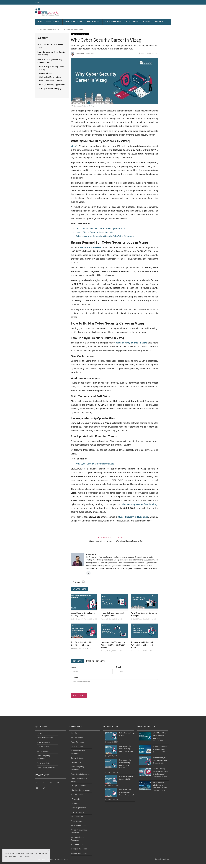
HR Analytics (75, 799)
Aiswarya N (80, 53)
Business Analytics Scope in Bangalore (160, 760)
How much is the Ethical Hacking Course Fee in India (126, 748)
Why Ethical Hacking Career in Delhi (129, 541)
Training (159, 22)
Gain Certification (45, 73)
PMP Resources (77, 816)
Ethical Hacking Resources (81, 790)
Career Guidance (77, 758)
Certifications (76, 762)
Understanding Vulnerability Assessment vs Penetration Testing (113, 645)
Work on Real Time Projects (50, 77)
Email (118, 667)
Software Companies (45, 737)
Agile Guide (75, 733)
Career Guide (132, 22)
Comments (77, 661)
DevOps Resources (78, 786)
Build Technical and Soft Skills (50, 81)
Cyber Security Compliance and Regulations (83, 614)
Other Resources (77, 812)
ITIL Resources (76, 803)
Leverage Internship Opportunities (52, 84)
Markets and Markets (90, 247)
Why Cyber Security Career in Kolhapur (144, 614)
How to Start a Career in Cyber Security (94, 232)
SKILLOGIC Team (136, 619)
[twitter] (44, 782)
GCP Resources (43, 746)
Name (73, 667)
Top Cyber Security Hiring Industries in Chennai (82, 643)
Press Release (76, 821)
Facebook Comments (95, 661)
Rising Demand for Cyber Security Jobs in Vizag (51, 53)
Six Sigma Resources (79, 849)
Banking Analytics (43, 763)
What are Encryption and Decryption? (160, 749)
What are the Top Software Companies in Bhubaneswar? (160, 773)
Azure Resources (43, 742)
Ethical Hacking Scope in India (100, 541)
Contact (37, 2)
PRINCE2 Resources (78, 825)
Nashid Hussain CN (77, 619)
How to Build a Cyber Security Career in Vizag (52, 61)
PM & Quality (93, 22)
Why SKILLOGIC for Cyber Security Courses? (160, 737)
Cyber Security (52, 22)
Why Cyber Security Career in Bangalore (95, 464)
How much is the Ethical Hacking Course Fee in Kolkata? (125, 764)
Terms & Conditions (162, 859)
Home (39, 22)
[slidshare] (44, 788)
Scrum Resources (77, 844)
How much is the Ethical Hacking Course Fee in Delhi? (126, 792)
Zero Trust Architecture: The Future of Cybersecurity (100, 228)
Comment (75, 677)
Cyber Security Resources (50, 29)
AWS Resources (43, 751)
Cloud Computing (113, 22)
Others (146, 22)
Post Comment (79, 695)
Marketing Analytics (78, 808)
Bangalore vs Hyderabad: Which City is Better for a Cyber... (142, 645)
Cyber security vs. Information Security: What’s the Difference (105, 236)
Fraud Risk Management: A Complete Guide (112, 614)
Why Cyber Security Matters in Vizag (50, 45)
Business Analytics (73, 22)
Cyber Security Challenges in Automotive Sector (160, 786)
